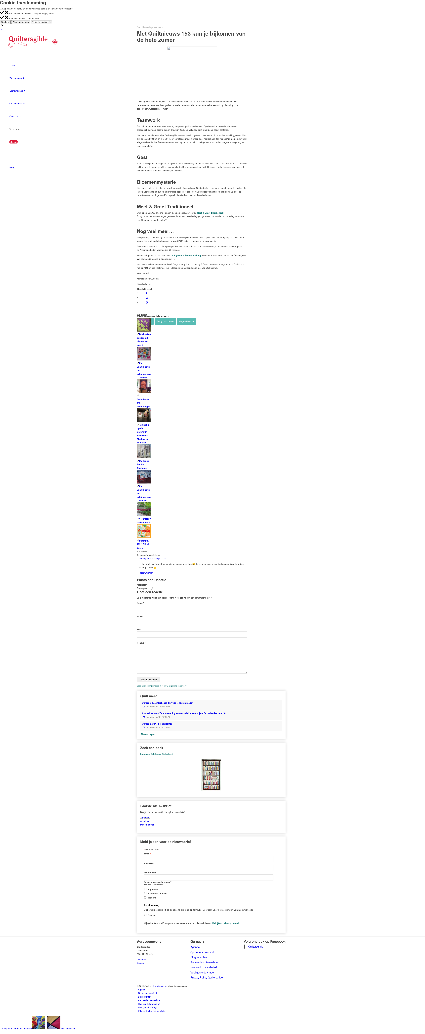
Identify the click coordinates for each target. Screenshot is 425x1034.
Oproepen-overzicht (202, 952)
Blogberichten (198, 957)
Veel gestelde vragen (202, 972)
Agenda (195, 947)
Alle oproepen (148, 734)
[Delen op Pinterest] (147, 302)
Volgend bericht (186, 321)
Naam (140, 603)
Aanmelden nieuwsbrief (204, 962)
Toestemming (151, 905)
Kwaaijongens (159, 985)
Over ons (141, 959)
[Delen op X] (147, 297)
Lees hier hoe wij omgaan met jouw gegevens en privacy (161, 686)
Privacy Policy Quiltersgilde (206, 977)
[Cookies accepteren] (2, 13)
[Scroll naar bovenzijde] (0, 1032)
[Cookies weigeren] (7, 13)
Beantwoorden (146, 572)
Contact (140, 963)
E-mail (140, 616)
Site (139, 629)
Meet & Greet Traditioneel (210, 212)
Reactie (141, 642)
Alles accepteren (21, 22)
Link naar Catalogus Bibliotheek (156, 754)
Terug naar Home (165, 321)
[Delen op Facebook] (146, 293)
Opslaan (5, 22)
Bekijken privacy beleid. (225, 923)
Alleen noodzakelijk (41, 22)
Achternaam (150, 872)
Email (147, 853)
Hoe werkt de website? (203, 967)
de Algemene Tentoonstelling (186, 255)
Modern (152, 897)
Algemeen (145, 817)
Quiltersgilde (255, 946)
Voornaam (149, 863)
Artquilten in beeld (157, 893)
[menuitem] (213, 989)
